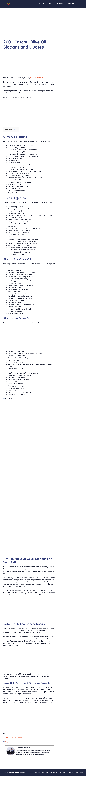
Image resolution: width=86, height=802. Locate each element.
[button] (80, 4)
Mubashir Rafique (36, 78)
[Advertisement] (29, 27)
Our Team (60, 4)
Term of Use (45, 773)
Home (81, 773)
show (14, 129)
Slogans (7, 742)
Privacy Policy (67, 773)
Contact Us (71, 4)
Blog (49, 4)
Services (41, 4)
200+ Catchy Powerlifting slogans (15, 737)
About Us (37, 773)
